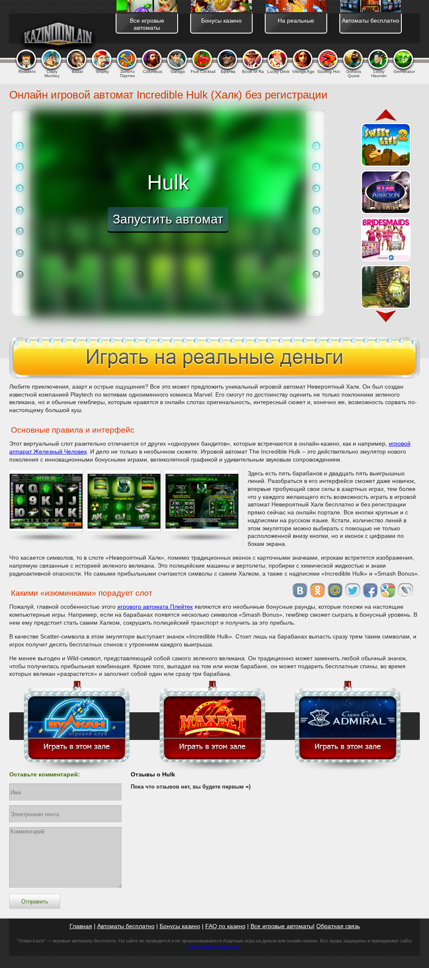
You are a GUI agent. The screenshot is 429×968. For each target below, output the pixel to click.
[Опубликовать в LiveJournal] (405, 590)
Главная (81, 926)
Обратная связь (338, 926)
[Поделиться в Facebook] (370, 590)
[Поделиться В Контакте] (300, 590)
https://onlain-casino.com (214, 946)
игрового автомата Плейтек (155, 606)
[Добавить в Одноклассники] (317, 590)
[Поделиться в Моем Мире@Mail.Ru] (335, 590)
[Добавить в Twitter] (352, 590)
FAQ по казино (225, 926)
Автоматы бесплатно (126, 926)
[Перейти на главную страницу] (58, 35)
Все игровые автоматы (282, 926)
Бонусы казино (180, 926)
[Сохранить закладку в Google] (387, 590)
